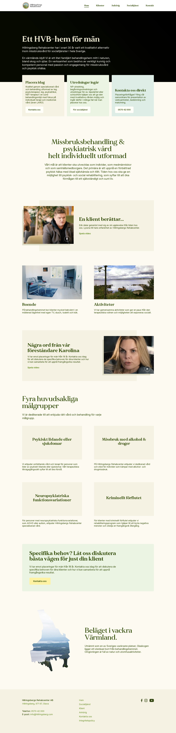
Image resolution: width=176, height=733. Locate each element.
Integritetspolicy (87, 720)
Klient (82, 708)
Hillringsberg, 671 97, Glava (35, 703)
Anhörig (115, 5)
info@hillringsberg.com (41, 714)
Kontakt (150, 5)
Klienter (100, 5)
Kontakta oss (34, 109)
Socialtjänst (133, 5)
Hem (86, 5)
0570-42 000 (124, 109)
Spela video (85, 233)
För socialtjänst (80, 109)
